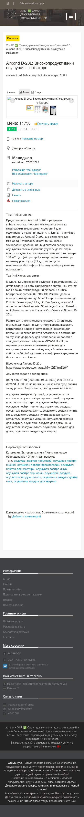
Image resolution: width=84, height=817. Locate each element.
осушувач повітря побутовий (33, 460)
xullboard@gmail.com (20, 708)
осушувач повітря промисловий (38, 465)
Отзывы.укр (15, 763)
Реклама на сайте (14, 626)
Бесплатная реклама (16, 632)
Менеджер (22, 157)
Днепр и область (23, 148)
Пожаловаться (21, 201)
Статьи (7, 584)
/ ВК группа (29, 659)
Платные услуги (13, 621)
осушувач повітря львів (51, 469)
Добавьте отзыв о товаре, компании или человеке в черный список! (42, 787)
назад (12, 92)
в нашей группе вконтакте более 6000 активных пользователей (28, 666)
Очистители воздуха (41, 456)
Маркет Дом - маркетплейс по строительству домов (37, 683)
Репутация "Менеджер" (26, 170)
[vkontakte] (8, 3)
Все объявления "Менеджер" (30, 174)
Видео (38, 92)
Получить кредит (47, 123)
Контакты (8, 637)
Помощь (8, 600)
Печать (16, 195)
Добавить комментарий (26, 516)
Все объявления (13, 605)
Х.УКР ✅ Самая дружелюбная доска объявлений (33, 14)
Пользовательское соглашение (22, 594)
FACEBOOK (14, 653)
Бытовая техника (32, 452)
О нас (6, 579)
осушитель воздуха (57, 473)
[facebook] (15, 3)
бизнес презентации (36, 801)
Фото (25, 92)
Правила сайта (12, 589)
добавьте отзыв (39, 770)
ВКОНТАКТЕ (14, 659)
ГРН (12, 129)
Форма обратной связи (20, 704)
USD (33, 129)
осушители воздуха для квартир (35, 481)
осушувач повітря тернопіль (24, 473)
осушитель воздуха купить (23, 477)
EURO (23, 129)
